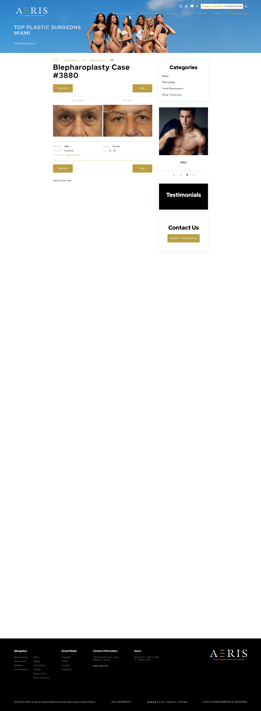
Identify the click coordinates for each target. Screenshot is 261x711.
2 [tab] (180, 174)
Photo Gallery (70, 60)
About (201, 13)
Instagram (66, 657)
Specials (187, 13)
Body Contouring (171, 94)
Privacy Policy (247, 558)
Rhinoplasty (168, 82)
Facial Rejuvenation (172, 88)
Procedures (98, 13)
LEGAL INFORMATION (121, 702)
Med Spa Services (122, 13)
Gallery (171, 13)
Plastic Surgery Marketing (217, 702)
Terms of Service (153, 562)
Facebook (66, 669)
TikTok (65, 661)
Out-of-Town (39, 665)
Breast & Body (21, 657)
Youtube (66, 665)
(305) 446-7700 (100, 666)
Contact (217, 13)
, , (106, 658)
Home (56, 60)
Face (84, 60)
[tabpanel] (183, 138)
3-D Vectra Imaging (150, 13)
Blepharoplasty (98, 60)
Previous (63, 88)
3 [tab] (187, 174)
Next (142, 88)
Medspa (18, 665)
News (165, 76)
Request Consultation (183, 238)
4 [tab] (193, 174)
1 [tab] (174, 174)
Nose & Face (20, 661)
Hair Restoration (21, 669)
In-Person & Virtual (222, 6)
